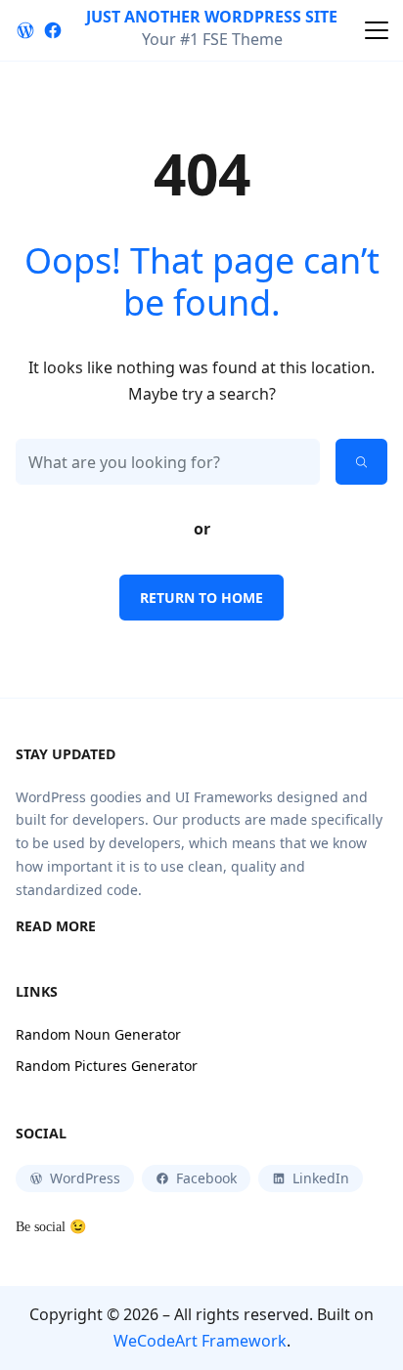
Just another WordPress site (211, 16)
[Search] (361, 462)
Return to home (201, 597)
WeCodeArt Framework (200, 1340)
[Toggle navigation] (376, 30)
